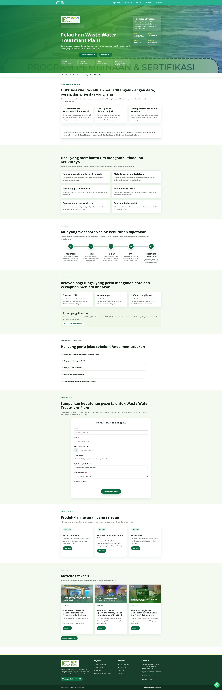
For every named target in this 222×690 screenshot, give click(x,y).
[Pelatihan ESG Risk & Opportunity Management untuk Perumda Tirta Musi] (111, 594)
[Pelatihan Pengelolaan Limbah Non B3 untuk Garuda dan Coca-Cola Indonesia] (145, 594)
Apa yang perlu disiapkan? (73, 368)
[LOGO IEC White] (60, 2)
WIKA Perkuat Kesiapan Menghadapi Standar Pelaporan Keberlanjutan (75, 612)
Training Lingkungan (100, 664)
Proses (79, 75)
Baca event (67, 628)
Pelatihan (69, 13)
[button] (165, 3)
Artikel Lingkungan (123, 664)
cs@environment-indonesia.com (151, 672)
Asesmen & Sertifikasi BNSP (102, 673)
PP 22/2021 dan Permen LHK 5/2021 (73, 323)
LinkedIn (151, 679)
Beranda (63, 13)
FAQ (91, 75)
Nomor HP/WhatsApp (81, 446)
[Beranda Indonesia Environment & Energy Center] (70, 663)
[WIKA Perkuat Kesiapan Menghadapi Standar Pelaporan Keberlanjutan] (77, 594)
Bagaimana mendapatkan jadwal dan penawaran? (80, 381)
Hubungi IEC (97, 75)
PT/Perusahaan (79, 455)
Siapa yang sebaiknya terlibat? (74, 361)
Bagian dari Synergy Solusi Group (152, 687)
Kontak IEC (121, 673)
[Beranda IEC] (70, 19)
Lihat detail (68, 548)
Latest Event (121, 670)
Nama (76, 429)
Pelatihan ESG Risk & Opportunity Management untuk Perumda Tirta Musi (109, 612)
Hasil (74, 75)
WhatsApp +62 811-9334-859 (71, 679)
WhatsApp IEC (105, 55)
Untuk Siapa (85, 75)
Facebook (144, 676)
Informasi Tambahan (80, 481)
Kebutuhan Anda (66, 75)
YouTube (144, 679)
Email (75, 437)
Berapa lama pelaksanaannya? (74, 374)
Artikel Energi (122, 667)
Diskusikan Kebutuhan (88, 55)
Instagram (151, 676)
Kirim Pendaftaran (111, 491)
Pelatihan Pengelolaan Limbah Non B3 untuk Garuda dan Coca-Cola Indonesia (145, 612)
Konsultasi (97, 670)
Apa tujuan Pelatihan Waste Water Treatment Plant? (81, 354)
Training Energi (98, 667)
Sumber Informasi (80, 473)
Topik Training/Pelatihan (82, 464)
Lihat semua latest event (69, 638)
